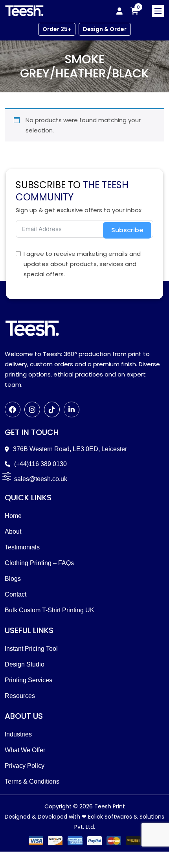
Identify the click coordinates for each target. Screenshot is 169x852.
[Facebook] (12, 409)
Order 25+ (56, 29)
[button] (6, 475)
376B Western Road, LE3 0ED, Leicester (70, 449)
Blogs (13, 578)
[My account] (119, 11)
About (13, 531)
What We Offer (25, 750)
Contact (15, 594)
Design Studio (24, 664)
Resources (20, 695)
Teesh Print (109, 806)
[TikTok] (52, 409)
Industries (18, 734)
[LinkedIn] (71, 409)
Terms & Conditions (32, 781)
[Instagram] (32, 409)
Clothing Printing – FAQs (39, 563)
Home (13, 515)
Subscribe (127, 230)
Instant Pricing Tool (31, 648)
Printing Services (28, 680)
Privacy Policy (24, 765)
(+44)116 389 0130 (40, 464)
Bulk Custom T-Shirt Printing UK (49, 610)
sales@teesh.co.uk (40, 479)
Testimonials (22, 547)
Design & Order (105, 29)
